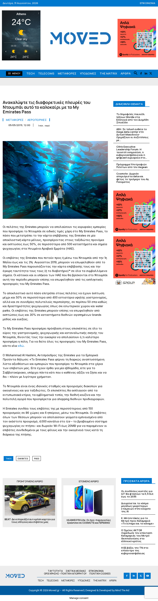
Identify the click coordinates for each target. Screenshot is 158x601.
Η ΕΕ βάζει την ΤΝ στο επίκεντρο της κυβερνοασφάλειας (134, 550)
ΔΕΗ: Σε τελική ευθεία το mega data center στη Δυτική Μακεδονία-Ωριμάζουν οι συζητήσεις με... (132, 134)
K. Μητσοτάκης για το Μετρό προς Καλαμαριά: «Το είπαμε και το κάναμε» (137, 520)
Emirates (23, 458)
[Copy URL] (95, 135)
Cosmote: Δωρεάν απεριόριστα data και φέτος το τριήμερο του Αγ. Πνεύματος (132, 178)
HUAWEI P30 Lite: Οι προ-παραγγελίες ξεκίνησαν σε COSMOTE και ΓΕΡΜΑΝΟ (89, 521)
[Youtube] (148, 576)
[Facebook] (141, 73)
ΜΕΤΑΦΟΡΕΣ (15, 120)
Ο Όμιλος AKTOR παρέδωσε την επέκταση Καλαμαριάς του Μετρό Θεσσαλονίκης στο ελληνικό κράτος (136, 535)
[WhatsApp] (50, 135)
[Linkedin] (145, 73)
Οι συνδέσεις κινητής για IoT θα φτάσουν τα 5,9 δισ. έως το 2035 (137, 493)
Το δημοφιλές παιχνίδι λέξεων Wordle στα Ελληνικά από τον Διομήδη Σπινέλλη (132, 118)
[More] (104, 135)
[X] (150, 73)
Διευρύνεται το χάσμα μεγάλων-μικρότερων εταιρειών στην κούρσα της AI (135, 507)
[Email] (68, 135)
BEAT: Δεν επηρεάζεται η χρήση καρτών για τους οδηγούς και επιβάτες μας (30, 521)
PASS (36, 458)
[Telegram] (77, 135)
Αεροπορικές (37, 120)
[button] (136, 73)
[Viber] (86, 135)
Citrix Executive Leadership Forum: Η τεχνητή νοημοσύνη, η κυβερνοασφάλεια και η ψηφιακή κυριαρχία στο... (131, 152)
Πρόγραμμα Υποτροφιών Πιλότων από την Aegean (132, 166)
